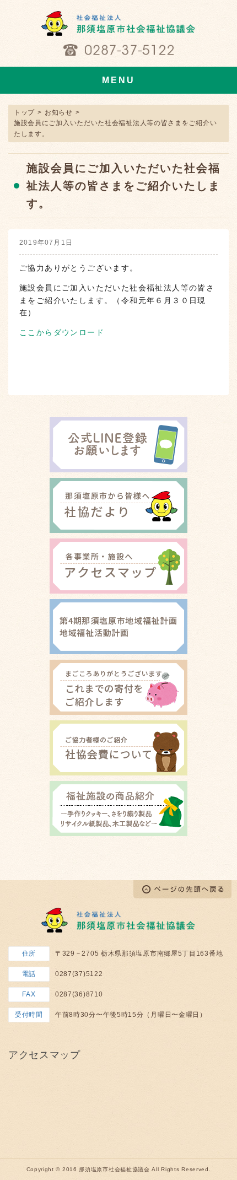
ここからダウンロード (61, 332)
